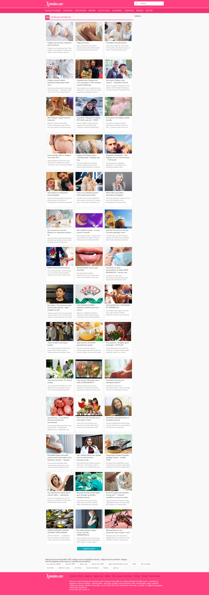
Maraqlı (139, 10)
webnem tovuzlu (64, 568)
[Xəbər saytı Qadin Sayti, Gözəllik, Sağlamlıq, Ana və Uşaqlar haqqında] (54, 4)
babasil (106, 568)
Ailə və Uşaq (104, 10)
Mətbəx (92, 10)
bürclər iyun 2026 (98, 564)
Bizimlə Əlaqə (154, 576)
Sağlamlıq (67, 10)
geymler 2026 (70, 564)
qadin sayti (83, 564)
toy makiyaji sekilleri (54, 564)
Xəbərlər (129, 10)
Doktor (149, 10)
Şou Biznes (117, 10)
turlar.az (138, 16)
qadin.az (116, 568)
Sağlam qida (80, 10)
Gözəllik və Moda (53, 10)
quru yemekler (146, 564)
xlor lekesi (78, 568)
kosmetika (50, 568)
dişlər (134, 564)
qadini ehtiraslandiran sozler (118, 564)
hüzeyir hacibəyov (92, 568)
